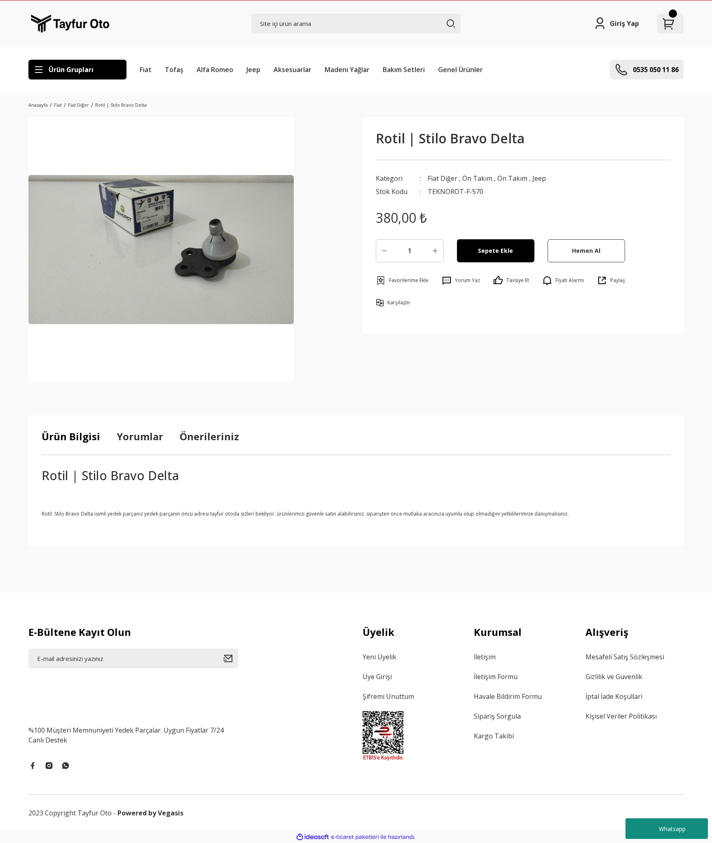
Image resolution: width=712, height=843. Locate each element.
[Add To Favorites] (402, 280)
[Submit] (230, 658)
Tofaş (174, 69)
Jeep (253, 69)
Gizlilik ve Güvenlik (614, 676)
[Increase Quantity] (435, 251)
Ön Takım (477, 178)
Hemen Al (586, 251)
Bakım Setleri (404, 69)
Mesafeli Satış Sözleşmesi (625, 656)
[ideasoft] (312, 837)
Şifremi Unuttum (388, 696)
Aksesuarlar (293, 69)
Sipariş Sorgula (497, 716)
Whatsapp (672, 829)
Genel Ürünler (460, 69)
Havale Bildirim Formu (508, 696)
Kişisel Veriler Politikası (621, 716)
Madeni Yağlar (347, 69)
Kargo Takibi (494, 735)
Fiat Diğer (442, 178)
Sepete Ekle (495, 251)
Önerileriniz (209, 436)
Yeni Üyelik (379, 656)
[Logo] (70, 23)
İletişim (485, 656)
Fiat (146, 69)
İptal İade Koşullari (614, 696)
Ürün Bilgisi (71, 436)
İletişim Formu (496, 676)
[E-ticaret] (355, 837)
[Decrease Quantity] (384, 251)
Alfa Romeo (215, 69)
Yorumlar (140, 436)
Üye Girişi (377, 676)
